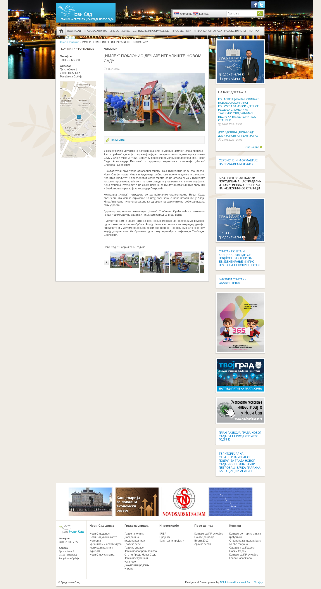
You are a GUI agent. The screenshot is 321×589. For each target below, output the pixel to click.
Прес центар (181, 30)
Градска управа (95, 30)
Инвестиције (120, 30)
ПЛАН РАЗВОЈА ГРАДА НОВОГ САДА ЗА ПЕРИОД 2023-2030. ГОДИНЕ (240, 436)
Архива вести (202, 544)
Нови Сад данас (102, 525)
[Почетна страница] (86, 22)
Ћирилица (185, 13)
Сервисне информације (151, 30)
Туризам (95, 551)
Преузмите (118, 140)
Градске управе (134, 547)
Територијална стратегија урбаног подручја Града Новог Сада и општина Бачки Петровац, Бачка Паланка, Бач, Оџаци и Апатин (240, 462)
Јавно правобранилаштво (140, 551)
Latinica (204, 13)
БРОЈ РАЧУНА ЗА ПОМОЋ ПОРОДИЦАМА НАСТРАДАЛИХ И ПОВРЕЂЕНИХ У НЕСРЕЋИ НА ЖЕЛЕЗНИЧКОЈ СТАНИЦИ (240, 183)
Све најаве (252, 147)
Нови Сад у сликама (102, 554)
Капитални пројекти (171, 540)
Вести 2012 (201, 540)
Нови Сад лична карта (103, 537)
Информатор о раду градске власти (220, 30)
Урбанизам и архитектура (106, 544)
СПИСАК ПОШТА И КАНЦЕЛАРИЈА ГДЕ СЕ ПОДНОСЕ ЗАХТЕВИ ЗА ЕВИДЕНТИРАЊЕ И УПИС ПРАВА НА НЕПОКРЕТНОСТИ (239, 258)
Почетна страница (61, 31)
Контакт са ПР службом (208, 533)
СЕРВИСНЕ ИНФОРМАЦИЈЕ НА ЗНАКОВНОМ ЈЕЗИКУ (238, 162)
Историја (95, 540)
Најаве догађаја (232, 92)
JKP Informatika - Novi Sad (235, 582)
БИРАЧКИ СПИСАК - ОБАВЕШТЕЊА (232, 281)
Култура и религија (101, 547)
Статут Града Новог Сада (140, 554)
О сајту (258, 582)
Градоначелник (133, 533)
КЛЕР (162, 533)
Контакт (255, 30)
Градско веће (132, 544)
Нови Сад (74, 30)
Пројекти (165, 537)
